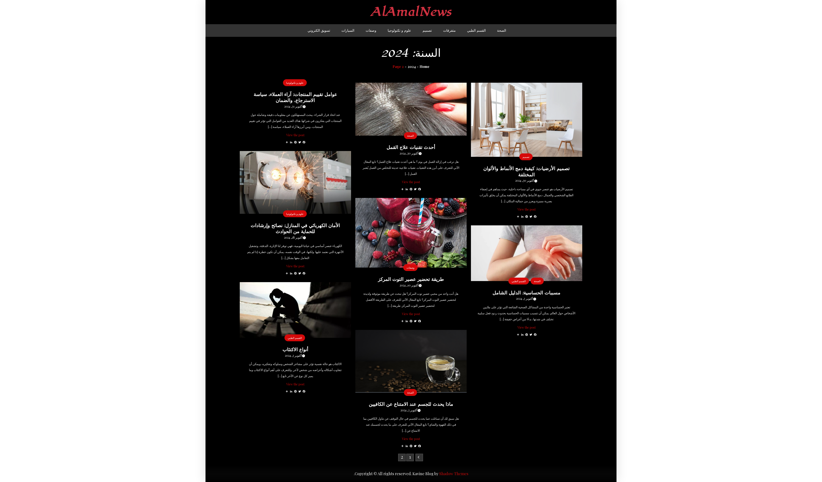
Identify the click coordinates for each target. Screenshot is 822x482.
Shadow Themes (453, 473)
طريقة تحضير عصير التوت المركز (411, 279)
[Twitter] (300, 142)
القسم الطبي (476, 30)
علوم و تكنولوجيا (399, 30)
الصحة (501, 30)
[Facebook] (304, 142)
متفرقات (449, 30)
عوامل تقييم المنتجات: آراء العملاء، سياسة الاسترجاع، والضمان (295, 97)
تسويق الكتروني (319, 30)
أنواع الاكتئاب (295, 349)
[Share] (287, 142)
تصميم (427, 30)
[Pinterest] (295, 142)
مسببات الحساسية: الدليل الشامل (526, 292)
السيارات (347, 30)
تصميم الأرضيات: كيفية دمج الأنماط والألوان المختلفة (526, 171)
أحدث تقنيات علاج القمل (411, 147)
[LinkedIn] (291, 142)
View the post (295, 135)
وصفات (371, 30)
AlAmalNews (411, 11)
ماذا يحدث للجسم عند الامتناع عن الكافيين (411, 404)
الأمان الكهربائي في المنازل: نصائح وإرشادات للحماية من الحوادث (295, 228)
